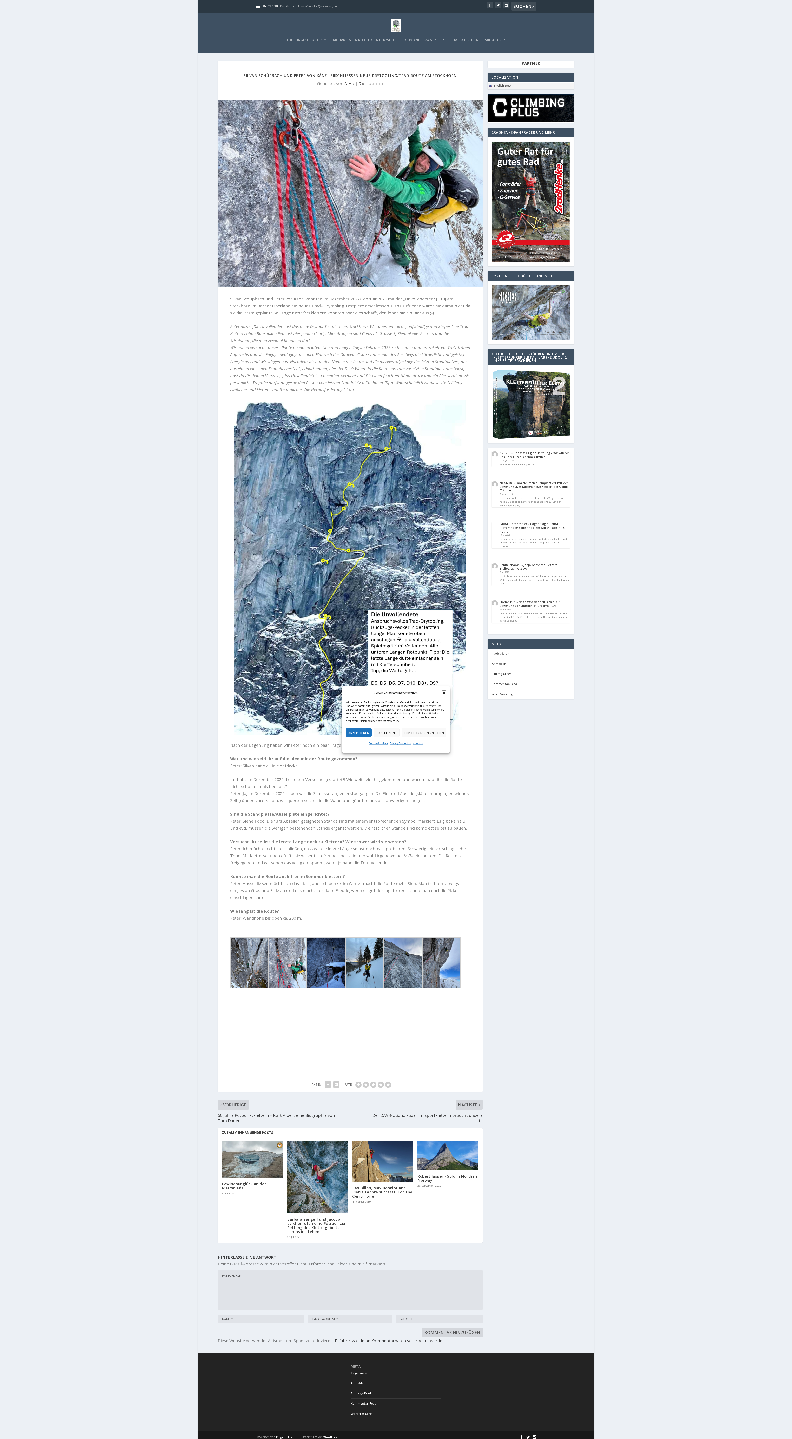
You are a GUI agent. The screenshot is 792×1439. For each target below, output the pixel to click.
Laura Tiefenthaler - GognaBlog (523, 524)
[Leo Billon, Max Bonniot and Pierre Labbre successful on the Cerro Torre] (382, 1161)
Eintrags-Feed (502, 674)
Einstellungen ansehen (424, 732)
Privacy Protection (400, 743)
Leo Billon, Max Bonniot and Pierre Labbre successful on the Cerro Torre (382, 1192)
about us (418, 743)
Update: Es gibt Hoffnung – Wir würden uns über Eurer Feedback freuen (535, 455)
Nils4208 (506, 483)
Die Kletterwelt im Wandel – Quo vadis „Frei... (310, 6)
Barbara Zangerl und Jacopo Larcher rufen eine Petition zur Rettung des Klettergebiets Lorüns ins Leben (316, 1225)
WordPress (330, 1437)
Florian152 (507, 602)
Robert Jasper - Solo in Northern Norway (447, 1178)
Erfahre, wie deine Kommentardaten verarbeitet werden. (390, 1340)
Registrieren (500, 654)
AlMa (349, 83)
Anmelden (499, 664)
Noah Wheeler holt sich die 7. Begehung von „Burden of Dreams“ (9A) (530, 604)
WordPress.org (502, 694)
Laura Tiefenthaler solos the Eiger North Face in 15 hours (532, 527)
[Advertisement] (350, 1023)
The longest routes (304, 40)
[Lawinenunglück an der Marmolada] (252, 1159)
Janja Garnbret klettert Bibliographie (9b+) (528, 567)
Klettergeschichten (460, 40)
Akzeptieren (358, 732)
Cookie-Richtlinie (378, 743)
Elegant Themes (287, 1437)
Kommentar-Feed (504, 684)
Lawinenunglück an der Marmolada (244, 1185)
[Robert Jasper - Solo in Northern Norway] (447, 1155)
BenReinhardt (510, 565)
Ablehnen (386, 732)
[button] (444, 693)
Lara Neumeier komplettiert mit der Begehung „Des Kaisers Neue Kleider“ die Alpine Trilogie (534, 486)
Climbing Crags (418, 40)
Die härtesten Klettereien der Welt (364, 40)
